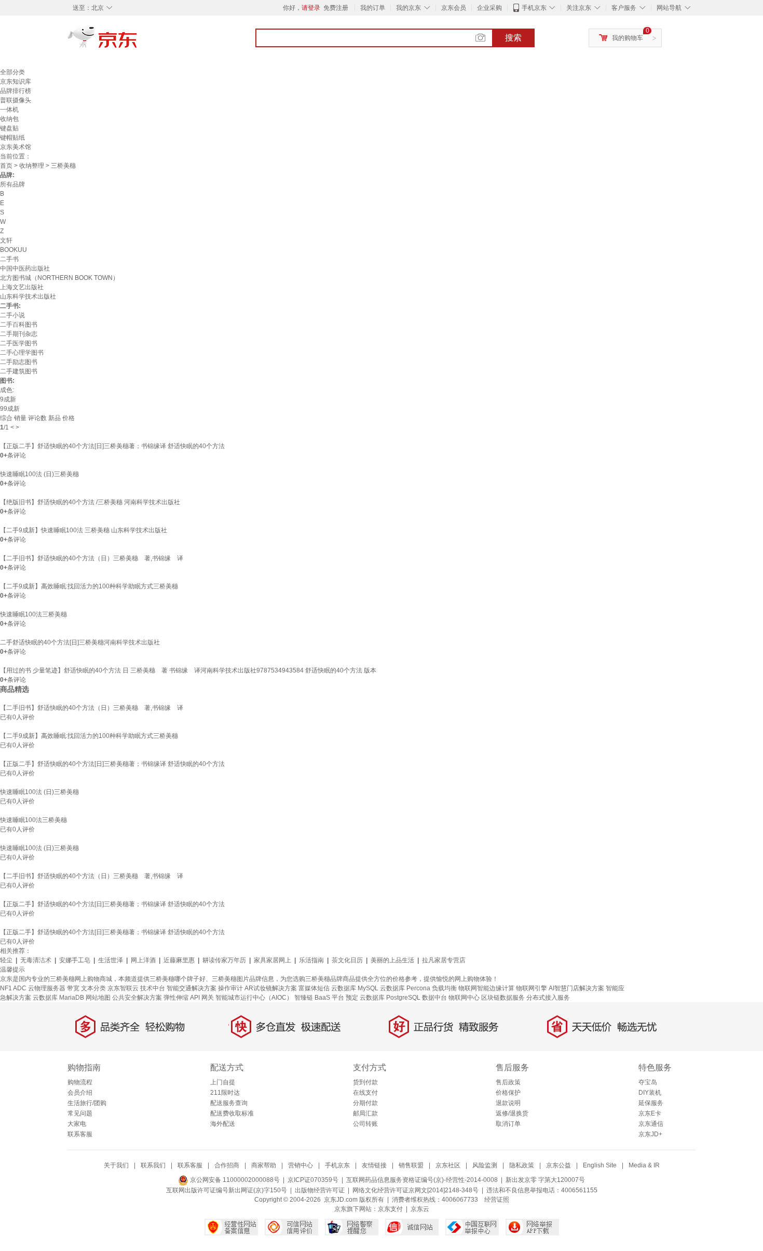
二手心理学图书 (22, 352)
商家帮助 (263, 1165)
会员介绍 (79, 1092)
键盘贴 (9, 128)
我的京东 (408, 7)
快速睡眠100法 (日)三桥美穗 (39, 474)
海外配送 (222, 1123)
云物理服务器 (46, 988)
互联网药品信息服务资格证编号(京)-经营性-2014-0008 (422, 1179)
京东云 (420, 1209)
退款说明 (508, 1103)
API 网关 (202, 997)
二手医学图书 (18, 343)
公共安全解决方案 (137, 997)
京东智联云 (123, 988)
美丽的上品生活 (392, 960)
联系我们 (153, 1165)
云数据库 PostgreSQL (390, 997)
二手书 (9, 259)
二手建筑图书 (18, 371)
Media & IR (644, 1165)
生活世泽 (110, 960)
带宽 (73, 988)
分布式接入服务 (548, 997)
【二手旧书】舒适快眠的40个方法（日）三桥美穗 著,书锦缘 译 (91, 558)
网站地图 (98, 997)
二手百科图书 (18, 324)
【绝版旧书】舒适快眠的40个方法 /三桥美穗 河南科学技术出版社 (90, 502)
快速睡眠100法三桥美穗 (33, 614)
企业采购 (489, 7)
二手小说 (12, 315)
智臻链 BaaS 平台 (319, 997)
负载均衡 (444, 988)
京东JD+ (650, 1134)
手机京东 (534, 7)
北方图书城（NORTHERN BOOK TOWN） (59, 277)
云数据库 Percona (405, 988)
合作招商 (226, 1165)
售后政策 (508, 1082)
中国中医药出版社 (25, 268)
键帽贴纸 (12, 137)
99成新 (10, 408)
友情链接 (374, 1165)
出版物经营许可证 (320, 1190)
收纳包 (9, 119)
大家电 (76, 1123)
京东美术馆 (15, 147)
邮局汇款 (365, 1113)
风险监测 (484, 1165)
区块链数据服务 (503, 997)
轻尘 (6, 960)
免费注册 (335, 7)
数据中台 (434, 997)
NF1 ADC (13, 988)
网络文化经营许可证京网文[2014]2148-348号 (415, 1190)
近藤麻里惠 (179, 960)
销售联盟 (411, 1165)
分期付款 (365, 1103)
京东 (137, 41)
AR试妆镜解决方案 (270, 988)
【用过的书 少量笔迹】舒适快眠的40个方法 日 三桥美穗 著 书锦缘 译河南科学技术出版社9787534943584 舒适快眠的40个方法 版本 (188, 670)
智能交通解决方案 (191, 988)
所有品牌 (12, 184)
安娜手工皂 (74, 960)
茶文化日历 (347, 960)
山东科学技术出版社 (28, 296)
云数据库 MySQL (354, 988)
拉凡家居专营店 (444, 960)
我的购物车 (627, 38)
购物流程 (79, 1082)
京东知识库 (15, 81)
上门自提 (222, 1082)
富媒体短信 (314, 988)
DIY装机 (649, 1092)
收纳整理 (31, 165)
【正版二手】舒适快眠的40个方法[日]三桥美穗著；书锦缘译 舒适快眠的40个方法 (112, 446)
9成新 (8, 399)
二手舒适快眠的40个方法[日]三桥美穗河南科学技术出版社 (80, 642)
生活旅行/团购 (86, 1103)
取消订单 (508, 1123)
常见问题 (79, 1113)
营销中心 (300, 1165)
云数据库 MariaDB (58, 997)
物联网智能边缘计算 (486, 988)
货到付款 (365, 1082)
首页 (6, 165)
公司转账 (365, 1123)
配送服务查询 (229, 1103)
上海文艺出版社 (22, 287)
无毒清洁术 (35, 960)
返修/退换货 (512, 1113)
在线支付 (365, 1092)
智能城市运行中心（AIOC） (254, 997)
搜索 (513, 37)
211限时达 (225, 1092)
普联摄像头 (15, 100)
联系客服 (79, 1134)
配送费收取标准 (232, 1113)
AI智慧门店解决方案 (576, 988)
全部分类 (12, 72)
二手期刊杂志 (18, 334)
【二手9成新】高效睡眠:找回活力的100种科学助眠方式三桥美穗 (89, 586)
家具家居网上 (272, 960)
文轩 (6, 240)
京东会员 (453, 7)
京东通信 (650, 1123)
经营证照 (496, 1199)
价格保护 (508, 1092)
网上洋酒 (143, 960)
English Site (600, 1165)
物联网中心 (464, 997)
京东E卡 (649, 1113)
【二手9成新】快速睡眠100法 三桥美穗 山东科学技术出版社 (83, 530)
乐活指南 (311, 960)
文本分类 (93, 988)
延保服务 (650, 1103)
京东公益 (558, 1165)
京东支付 (390, 1209)
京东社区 (447, 1165)
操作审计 (230, 988)
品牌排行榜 (15, 91)
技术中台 (152, 988)
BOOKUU (13, 249)
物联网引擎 (531, 988)
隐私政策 (521, 1165)
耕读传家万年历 (224, 960)
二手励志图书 (18, 362)
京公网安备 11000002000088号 (234, 1179)
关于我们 (116, 1165)
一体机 (9, 109)
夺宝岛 (647, 1082)
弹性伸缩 (176, 997)
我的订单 (372, 7)
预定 (352, 997)
